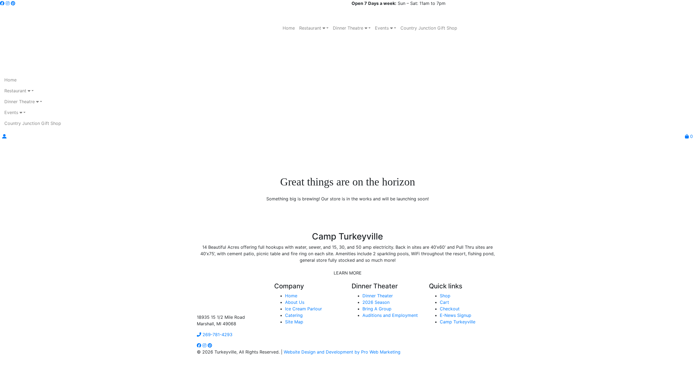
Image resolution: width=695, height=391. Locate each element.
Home (291, 295)
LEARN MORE (348, 273)
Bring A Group (376, 308)
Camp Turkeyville (457, 321)
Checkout (450, 308)
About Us (294, 302)
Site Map (294, 321)
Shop (445, 295)
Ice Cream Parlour (303, 308)
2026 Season (376, 302)
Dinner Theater (377, 295)
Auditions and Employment (390, 315)
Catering (294, 315)
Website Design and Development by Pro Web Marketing (342, 352)
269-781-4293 (216, 334)
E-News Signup (455, 315)
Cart (444, 302)
